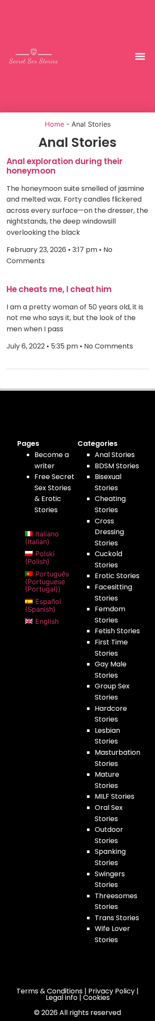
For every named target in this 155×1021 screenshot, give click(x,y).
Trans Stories (117, 918)
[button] (140, 56)
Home (54, 124)
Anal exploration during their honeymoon (64, 166)
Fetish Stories (117, 631)
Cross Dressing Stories (109, 532)
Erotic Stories (117, 576)
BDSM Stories (117, 466)
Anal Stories (115, 455)
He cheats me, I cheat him (59, 289)
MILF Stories (114, 796)
